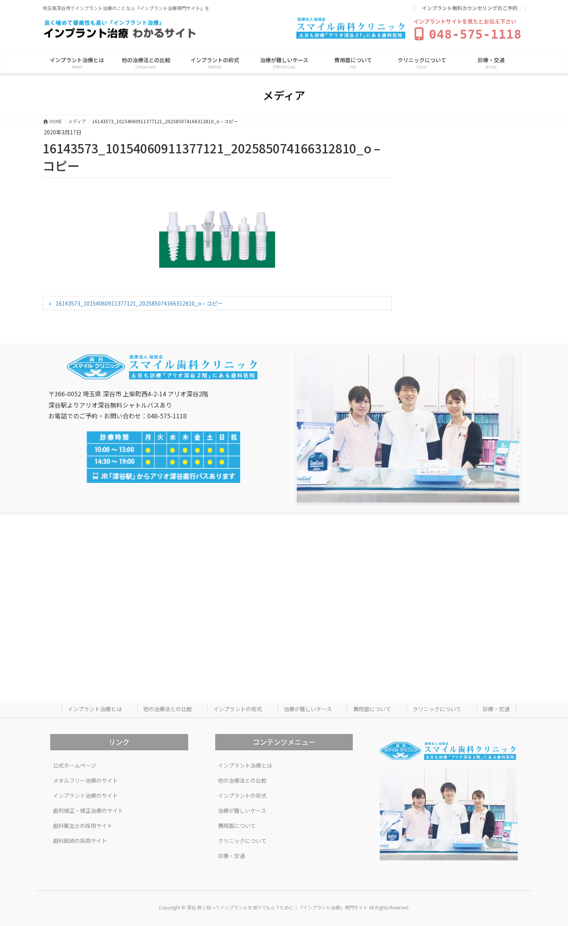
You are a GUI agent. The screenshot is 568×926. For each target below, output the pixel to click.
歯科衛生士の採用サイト (82, 825)
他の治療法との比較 (167, 709)
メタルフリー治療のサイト (85, 780)
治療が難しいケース (308, 709)
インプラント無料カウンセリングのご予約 (469, 8)
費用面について (372, 709)
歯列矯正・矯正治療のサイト (88, 810)
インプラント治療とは (95, 709)
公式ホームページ (74, 765)
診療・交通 (496, 709)
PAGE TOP (548, 891)
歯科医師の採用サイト (80, 840)
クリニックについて (437, 709)
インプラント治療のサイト (85, 795)
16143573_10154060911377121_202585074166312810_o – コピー (139, 303)
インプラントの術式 (237, 709)
